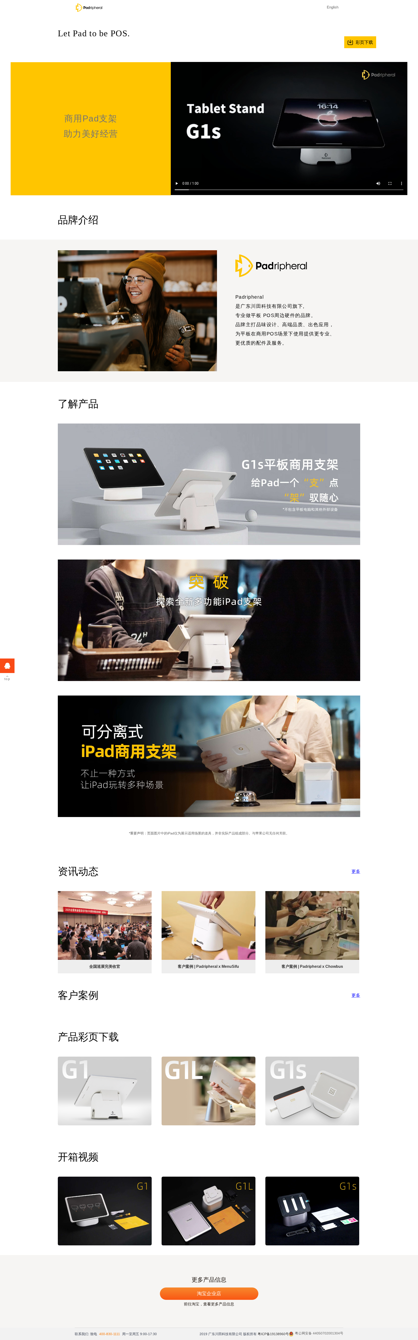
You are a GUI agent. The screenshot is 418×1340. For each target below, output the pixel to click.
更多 (355, 871)
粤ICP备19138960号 (273, 1334)
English (332, 7)
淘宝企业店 (209, 1293)
